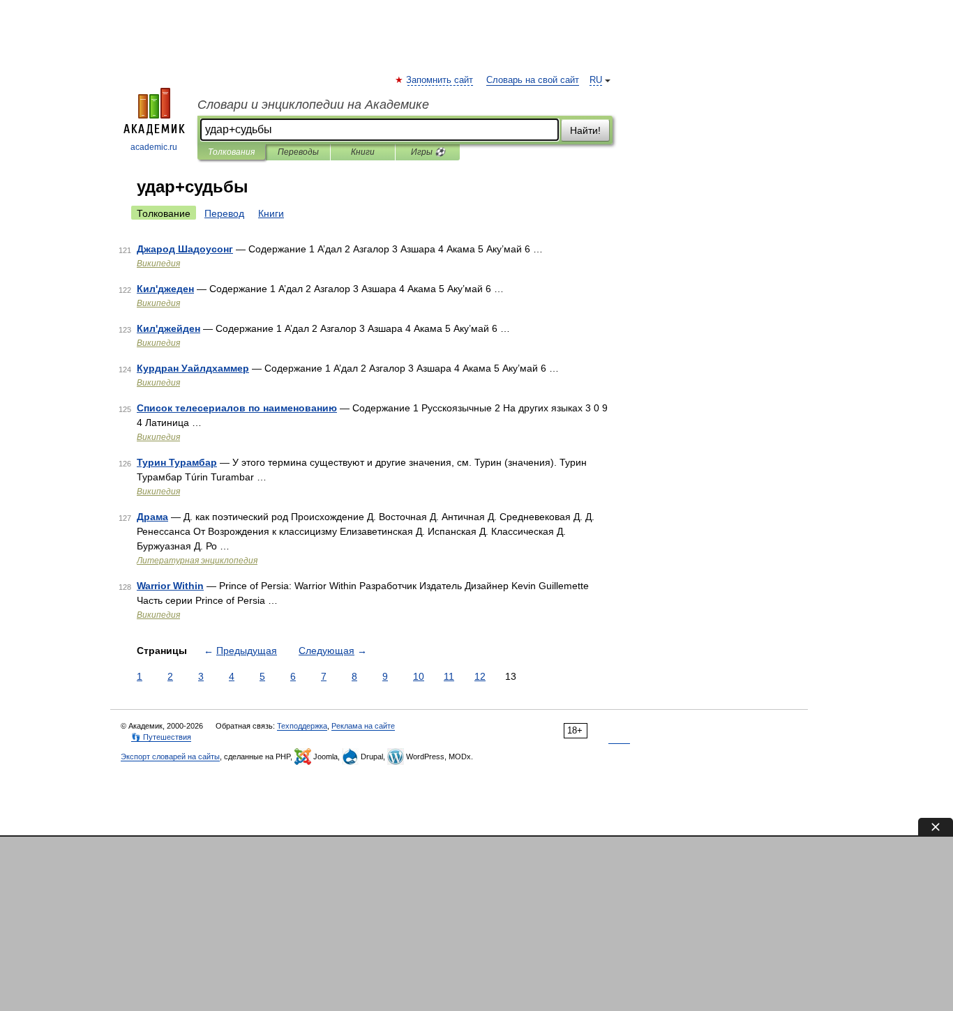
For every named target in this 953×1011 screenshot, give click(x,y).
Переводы (298, 152)
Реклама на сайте (363, 726)
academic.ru (153, 147)
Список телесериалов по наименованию (237, 407)
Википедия (158, 263)
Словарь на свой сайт (532, 80)
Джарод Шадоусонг (185, 248)
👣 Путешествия (161, 737)
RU (596, 80)
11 (449, 676)
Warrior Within (170, 585)
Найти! (585, 130)
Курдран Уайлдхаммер (193, 368)
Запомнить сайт (440, 80)
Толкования (231, 152)
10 (418, 676)
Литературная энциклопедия (197, 560)
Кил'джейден (168, 328)
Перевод (224, 213)
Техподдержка (302, 726)
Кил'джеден (165, 288)
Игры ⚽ (428, 152)
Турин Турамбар (177, 462)
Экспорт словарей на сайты (170, 756)
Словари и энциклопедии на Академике (313, 105)
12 (480, 676)
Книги (363, 152)
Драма (152, 516)
